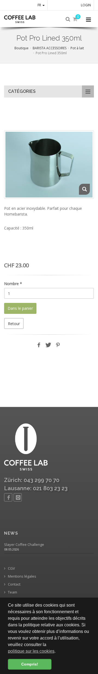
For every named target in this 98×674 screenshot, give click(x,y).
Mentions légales (21, 576)
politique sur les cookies (31, 651)
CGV (11, 568)
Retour (14, 323)
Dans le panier (20, 308)
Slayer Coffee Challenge (24, 544)
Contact (13, 584)
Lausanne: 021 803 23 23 (36, 488)
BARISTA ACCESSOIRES (49, 48)
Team (12, 592)
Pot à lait (77, 48)
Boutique (21, 48)
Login (86, 5)
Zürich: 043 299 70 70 (31, 480)
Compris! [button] (29, 664)
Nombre (13, 283)
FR (40, 5)
